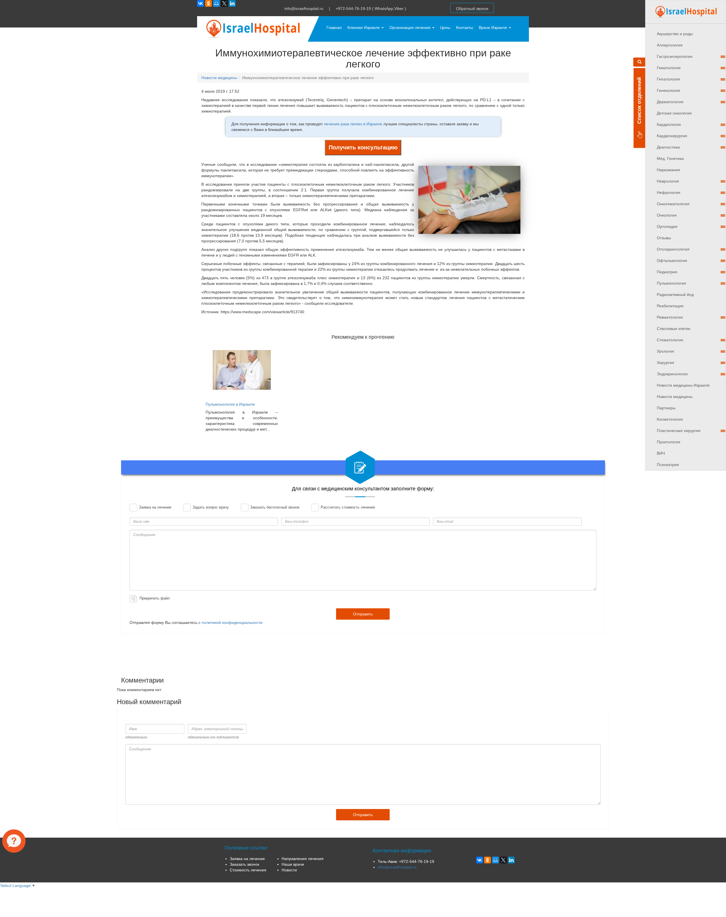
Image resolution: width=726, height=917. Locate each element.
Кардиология (669, 124)
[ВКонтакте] (200, 3)
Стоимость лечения (248, 870)
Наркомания (668, 170)
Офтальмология (672, 260)
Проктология (668, 442)
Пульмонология (671, 283)
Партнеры (666, 408)
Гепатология (668, 79)
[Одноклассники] (208, 3)
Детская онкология (674, 113)
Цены (445, 27)
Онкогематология (673, 204)
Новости (289, 870)
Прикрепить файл (155, 598)
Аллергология (670, 45)
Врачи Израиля (493, 27)
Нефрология (668, 192)
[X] (224, 3)
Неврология (668, 181)
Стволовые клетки (673, 328)
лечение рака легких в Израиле (353, 124)
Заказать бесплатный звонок (274, 507)
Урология (665, 351)
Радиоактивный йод (675, 294)
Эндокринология (672, 374)
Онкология (667, 215)
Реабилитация (670, 306)
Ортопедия (667, 226)
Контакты (464, 27)
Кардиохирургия (672, 136)
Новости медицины (675, 396)
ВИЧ (661, 453)
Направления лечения (303, 858)
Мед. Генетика (670, 158)
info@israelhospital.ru (303, 8)
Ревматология (670, 317)
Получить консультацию (363, 147)
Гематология (669, 67)
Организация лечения (410, 27)
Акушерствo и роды (675, 33)
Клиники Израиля (364, 27)
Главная (334, 27)
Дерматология (670, 101)
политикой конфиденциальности (232, 622)
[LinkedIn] (232, 3)
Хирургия (665, 362)
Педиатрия (667, 272)
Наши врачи (293, 864)
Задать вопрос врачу (210, 507)
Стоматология (670, 340)
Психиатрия (668, 464)
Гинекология (668, 90)
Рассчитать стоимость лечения (347, 507)
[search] (639, 62)
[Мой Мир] (216, 3)
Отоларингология (673, 249)
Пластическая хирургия (678, 430)
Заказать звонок (244, 864)
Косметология (670, 419)
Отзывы (664, 238)
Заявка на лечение (154, 507)
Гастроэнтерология (675, 56)
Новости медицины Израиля (683, 385)
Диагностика (668, 147)
